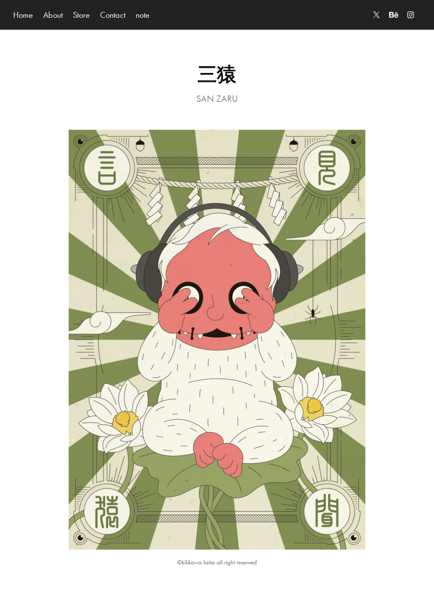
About (53, 15)
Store (81, 15)
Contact (112, 15)
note (143, 15)
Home (23, 15)
